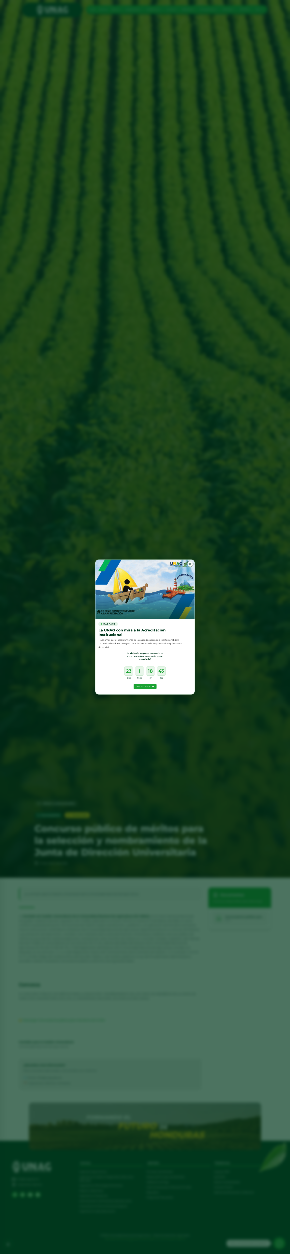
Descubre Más (143, 686)
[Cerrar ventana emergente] (190, 564)
